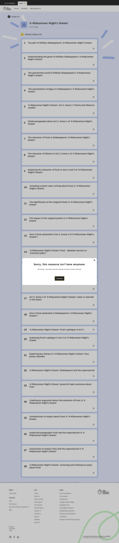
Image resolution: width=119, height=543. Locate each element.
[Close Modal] (94, 260)
